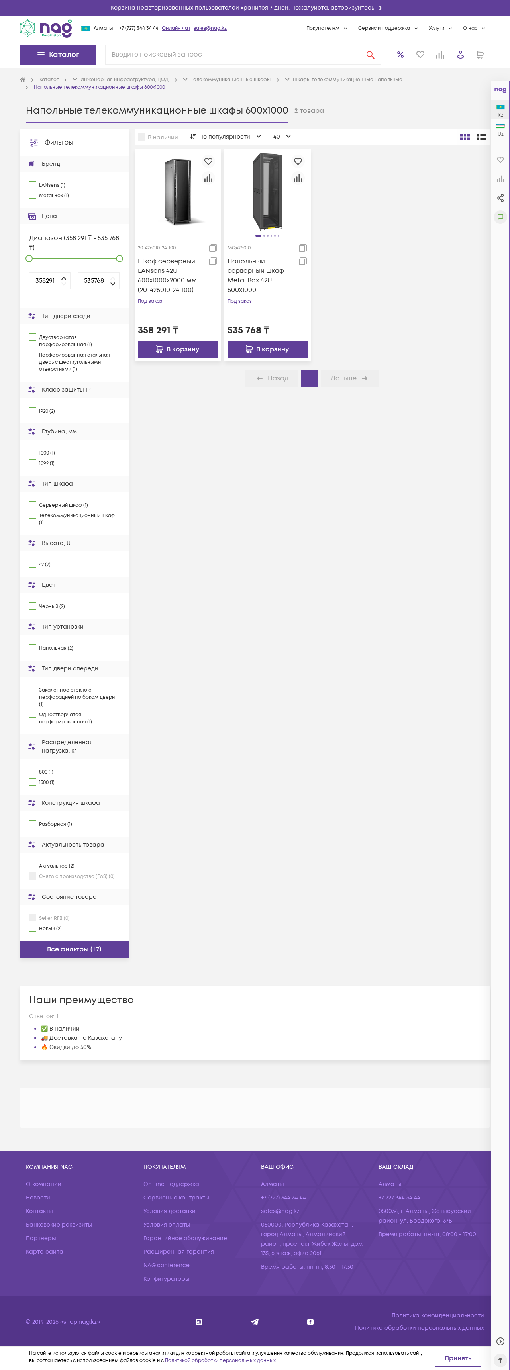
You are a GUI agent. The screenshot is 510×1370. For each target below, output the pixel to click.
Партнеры (41, 1238)
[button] (255, 8)
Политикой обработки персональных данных (220, 1360)
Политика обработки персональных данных (419, 1328)
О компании (43, 1184)
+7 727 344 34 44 (399, 1197)
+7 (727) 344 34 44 (139, 28)
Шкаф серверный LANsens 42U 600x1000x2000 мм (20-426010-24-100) (167, 275)
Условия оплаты (166, 1225)
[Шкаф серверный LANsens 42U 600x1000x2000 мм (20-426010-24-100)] (178, 191)
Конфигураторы (166, 1279)
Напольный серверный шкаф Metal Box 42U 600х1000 (256, 275)
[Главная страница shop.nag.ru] (23, 80)
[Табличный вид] (481, 137)
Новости (38, 1197)
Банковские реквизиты (59, 1225)
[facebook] (311, 1322)
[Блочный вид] (465, 137)
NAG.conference (166, 1265)
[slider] (29, 258)
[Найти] (370, 54)
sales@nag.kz (210, 28)
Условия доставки (169, 1211)
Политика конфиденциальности (438, 1315)
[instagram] (199, 1322)
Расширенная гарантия (178, 1252)
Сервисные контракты (176, 1197)
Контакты (39, 1211)
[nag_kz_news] (255, 1322)
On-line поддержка (171, 1184)
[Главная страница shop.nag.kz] (46, 28)
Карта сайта (44, 1252)
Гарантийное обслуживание (185, 1238)
